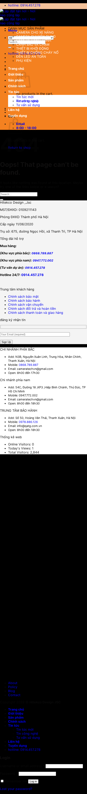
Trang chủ (16, 69)
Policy (12, 687)
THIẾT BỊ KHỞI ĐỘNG (32, 48)
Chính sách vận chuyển (25, 305)
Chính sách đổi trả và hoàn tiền (32, 309)
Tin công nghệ (27, 101)
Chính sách (17, 721)
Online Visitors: (20, 444)
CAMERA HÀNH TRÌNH (33, 40)
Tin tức (13, 92)
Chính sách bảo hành (24, 301)
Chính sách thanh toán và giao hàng (35, 313)
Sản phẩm (16, 80)
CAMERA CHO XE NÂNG (35, 32)
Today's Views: (20, 448)
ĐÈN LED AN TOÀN (31, 56)
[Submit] (9, 47)
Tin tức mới (25, 97)
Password (9, 773)
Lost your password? (16, 789)
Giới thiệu (15, 74)
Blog (11, 691)
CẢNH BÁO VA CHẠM (32, 44)
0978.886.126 (28, 422)
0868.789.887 (42, 253)
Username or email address (22, 766)
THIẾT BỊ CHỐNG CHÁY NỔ (37, 52)
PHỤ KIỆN (23, 60)
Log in (33, 781)
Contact (14, 695)
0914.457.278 (35, 267)
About (12, 683)
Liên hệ (14, 110)
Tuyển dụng (17, 116)
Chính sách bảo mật (23, 296)
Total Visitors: (19, 452)
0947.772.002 (43, 260)
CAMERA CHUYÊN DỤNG (36, 36)
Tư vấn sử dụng (28, 105)
